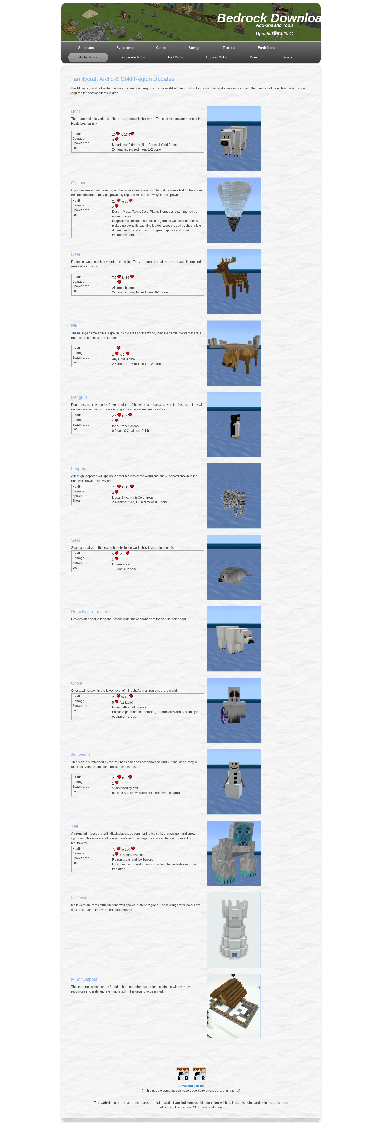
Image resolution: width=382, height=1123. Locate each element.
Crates (161, 48)
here (204, 1107)
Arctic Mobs (88, 57)
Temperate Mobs (132, 57)
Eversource (125, 48)
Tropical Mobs (216, 57)
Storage (194, 48)
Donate (287, 57)
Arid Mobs (175, 57)
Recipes (229, 48)
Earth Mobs (266, 48)
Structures (86, 48)
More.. (254, 57)
